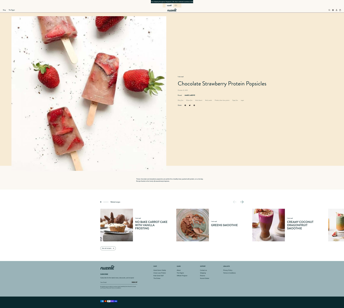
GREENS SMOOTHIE (224, 225)
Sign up (134, 282)
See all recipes (106, 248)
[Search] (329, 10)
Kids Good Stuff (158, 275)
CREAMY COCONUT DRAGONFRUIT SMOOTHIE (300, 225)
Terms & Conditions (229, 273)
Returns (202, 275)
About (179, 270)
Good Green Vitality (159, 270)
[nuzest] (169, 5)
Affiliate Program (182, 275)
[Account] (336, 10)
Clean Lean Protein (159, 273)
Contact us (203, 270)
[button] (4, 10)
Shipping (203, 273)
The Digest (180, 273)
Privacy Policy (227, 270)
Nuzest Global (204, 278)
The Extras (156, 278)
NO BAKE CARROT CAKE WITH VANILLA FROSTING (151, 225)
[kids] (175, 5)
